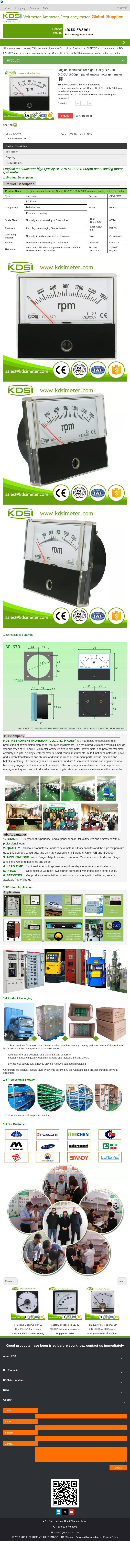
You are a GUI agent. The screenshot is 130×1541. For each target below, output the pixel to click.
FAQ (45, 8)
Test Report (12, 151)
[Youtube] (71, 1512)
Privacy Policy (110, 1537)
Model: (9, 134)
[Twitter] (65, 1512)
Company (20, 8)
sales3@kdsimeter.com (81, 34)
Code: (9, 138)
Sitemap (69, 1537)
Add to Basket (85, 116)
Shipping (10, 157)
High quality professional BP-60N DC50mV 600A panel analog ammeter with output (102, 1329)
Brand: (64, 134)
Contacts (34, 8)
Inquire (65, 115)
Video (8, 8)
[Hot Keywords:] (124, 43)
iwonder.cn (95, 1537)
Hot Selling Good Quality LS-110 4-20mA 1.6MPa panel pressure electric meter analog (28, 1329)
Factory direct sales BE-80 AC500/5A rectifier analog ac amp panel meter (65, 1329)
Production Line (14, 162)
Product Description (16, 146)
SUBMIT (119, 1467)
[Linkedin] (58, 1512)
